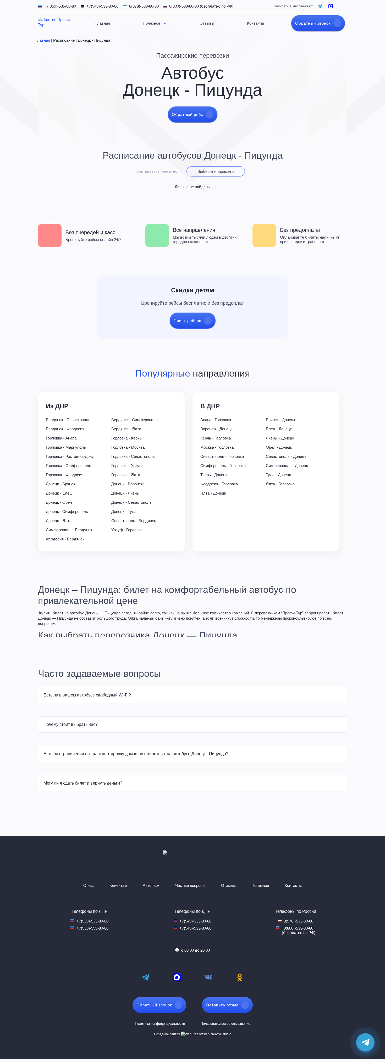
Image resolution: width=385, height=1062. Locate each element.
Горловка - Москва (128, 447)
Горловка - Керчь (126, 438)
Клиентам (118, 885)
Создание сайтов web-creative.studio (192, 1034)
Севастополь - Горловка (222, 456)
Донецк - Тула (123, 511)
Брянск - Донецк (280, 419)
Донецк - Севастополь (131, 502)
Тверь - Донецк (213, 475)
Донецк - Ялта (59, 520)
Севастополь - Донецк (286, 456)
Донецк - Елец (59, 493)
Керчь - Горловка (215, 438)
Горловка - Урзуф (126, 465)
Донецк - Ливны (125, 493)
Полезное (151, 23)
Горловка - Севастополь (133, 456)
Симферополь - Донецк (287, 465)
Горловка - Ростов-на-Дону (70, 456)
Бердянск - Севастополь (68, 419)
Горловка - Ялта (125, 475)
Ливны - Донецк (280, 438)
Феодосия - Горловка (219, 484)
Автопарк (151, 885)
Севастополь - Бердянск (133, 520)
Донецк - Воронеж (127, 484)
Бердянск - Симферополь (134, 419)
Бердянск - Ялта (126, 429)
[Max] (177, 977)
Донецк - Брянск (60, 484)
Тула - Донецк (278, 475)
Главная (102, 23)
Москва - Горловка (217, 447)
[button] (192, 695)
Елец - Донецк (279, 429)
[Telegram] (145, 977)
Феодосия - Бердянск (65, 539)
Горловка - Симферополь (68, 465)
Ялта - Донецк (213, 493)
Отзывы (207, 23)
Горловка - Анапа (61, 438)
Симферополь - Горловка (223, 465)
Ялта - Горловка (280, 484)
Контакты (255, 23)
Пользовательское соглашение (225, 1024)
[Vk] (208, 977)
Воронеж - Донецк (216, 429)
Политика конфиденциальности (160, 1024)
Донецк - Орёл (59, 502)
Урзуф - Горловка (126, 530)
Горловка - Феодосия (64, 475)
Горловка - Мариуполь (66, 447)
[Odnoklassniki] (240, 977)
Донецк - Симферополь (67, 511)
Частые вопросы (190, 885)
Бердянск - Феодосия (65, 429)
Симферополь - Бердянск (69, 530)
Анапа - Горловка (215, 419)
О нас (88, 885)
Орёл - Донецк (279, 447)
